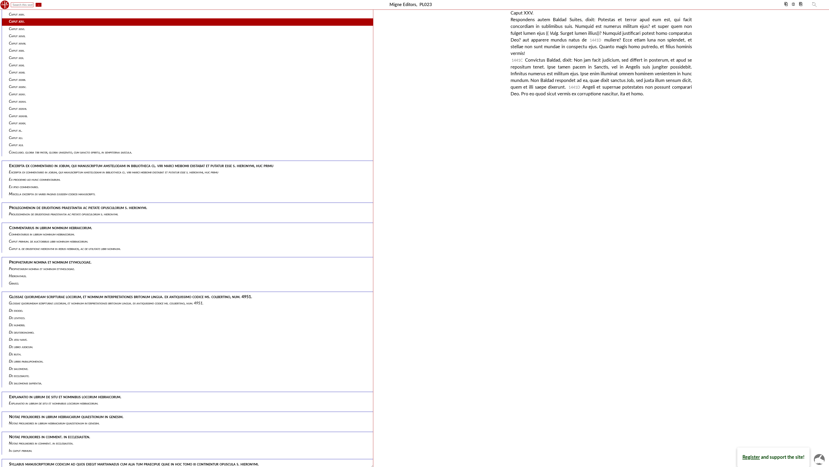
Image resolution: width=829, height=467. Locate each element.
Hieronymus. (18, 276)
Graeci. (14, 283)
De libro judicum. (21, 347)
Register (751, 457)
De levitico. (17, 318)
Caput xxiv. (17, 14)
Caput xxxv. (17, 94)
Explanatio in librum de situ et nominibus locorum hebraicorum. (53, 403)
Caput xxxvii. (18, 108)
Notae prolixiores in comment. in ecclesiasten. (41, 443)
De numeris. (17, 325)
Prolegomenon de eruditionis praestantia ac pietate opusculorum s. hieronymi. (63, 214)
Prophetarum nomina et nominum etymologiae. (42, 269)
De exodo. (16, 310)
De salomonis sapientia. (25, 383)
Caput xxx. (16, 58)
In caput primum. (20, 451)
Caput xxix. (17, 50)
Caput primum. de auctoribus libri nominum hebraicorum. (48, 241)
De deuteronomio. (21, 332)
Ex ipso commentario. (24, 187)
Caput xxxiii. (17, 80)
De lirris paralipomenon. (26, 361)
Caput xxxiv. (17, 87)
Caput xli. (16, 138)
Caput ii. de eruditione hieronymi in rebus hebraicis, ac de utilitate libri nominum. (65, 249)
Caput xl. (15, 130)
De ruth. (15, 354)
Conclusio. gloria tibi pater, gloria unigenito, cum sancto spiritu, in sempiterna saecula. (70, 152)
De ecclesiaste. (19, 376)
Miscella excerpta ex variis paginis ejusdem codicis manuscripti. (52, 194)
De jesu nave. (18, 339)
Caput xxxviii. (18, 116)
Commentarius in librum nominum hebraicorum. (42, 234)
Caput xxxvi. (17, 101)
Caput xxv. (17, 21)
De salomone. (18, 369)
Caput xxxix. (17, 123)
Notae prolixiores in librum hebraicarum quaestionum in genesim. (54, 423)
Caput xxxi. (17, 65)
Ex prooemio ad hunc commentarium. (34, 179)
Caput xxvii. (17, 36)
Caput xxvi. (17, 29)
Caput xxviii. (17, 43)
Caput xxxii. (17, 72)
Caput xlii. (16, 145)
